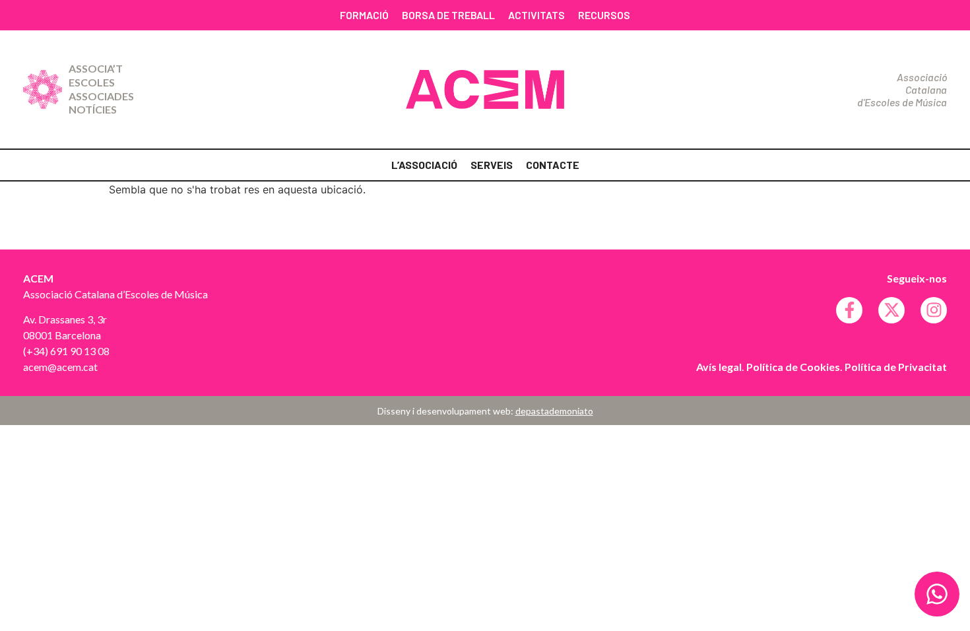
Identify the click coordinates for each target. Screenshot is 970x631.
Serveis (491, 164)
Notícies (93, 109)
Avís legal (719, 366)
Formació (364, 15)
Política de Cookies (793, 366)
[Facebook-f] (849, 310)
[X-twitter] (891, 310)
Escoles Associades (101, 89)
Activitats (536, 15)
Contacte (552, 164)
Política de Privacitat (896, 366)
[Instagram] (934, 310)
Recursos (604, 15)
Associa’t (96, 68)
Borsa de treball (448, 15)
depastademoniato (554, 410)
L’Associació (424, 164)
